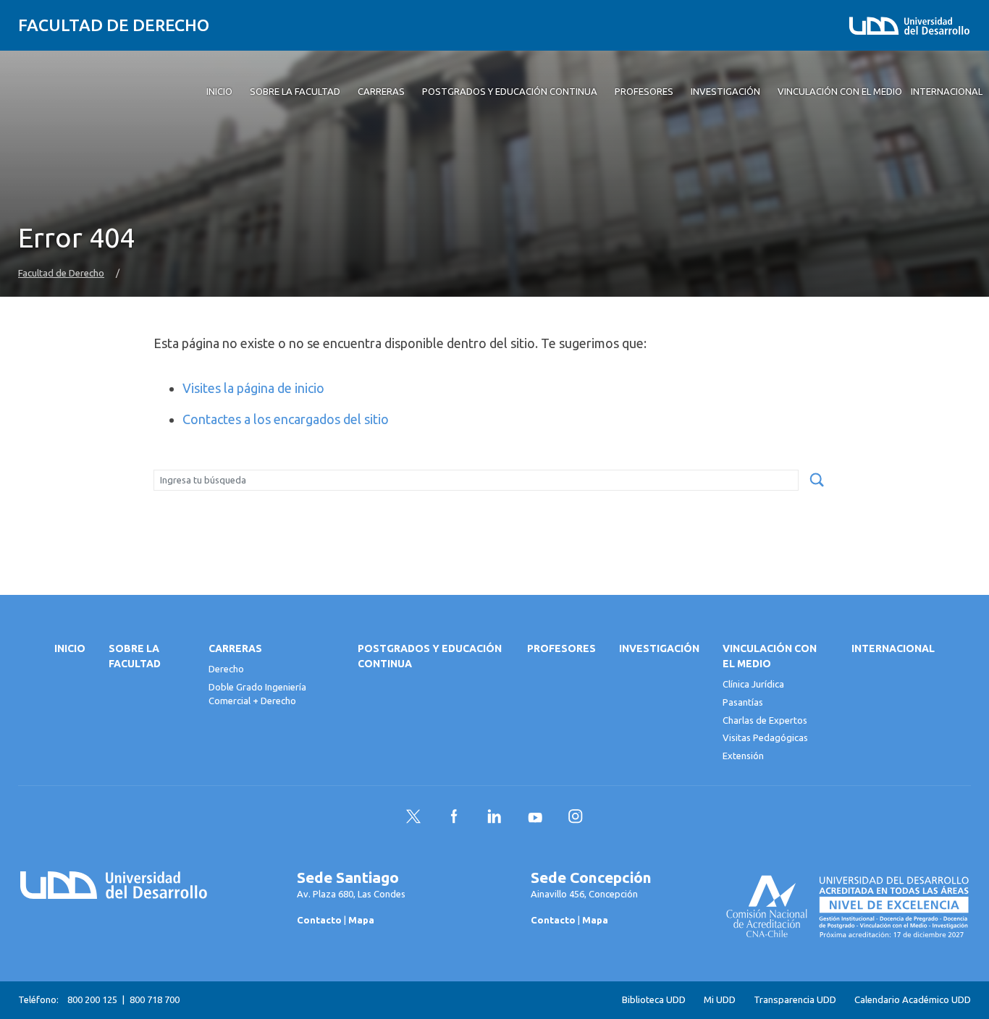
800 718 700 (155, 999)
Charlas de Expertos (765, 720)
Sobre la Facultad (135, 656)
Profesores (561, 648)
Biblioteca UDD (654, 999)
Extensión (743, 755)
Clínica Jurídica (753, 684)
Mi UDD (720, 999)
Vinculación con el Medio (770, 656)
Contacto (319, 920)
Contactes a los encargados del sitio (285, 419)
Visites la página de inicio (253, 388)
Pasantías (743, 702)
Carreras (235, 648)
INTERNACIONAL (893, 648)
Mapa (361, 920)
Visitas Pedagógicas (765, 737)
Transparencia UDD (795, 999)
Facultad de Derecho (113, 25)
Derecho (226, 669)
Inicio (69, 648)
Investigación (659, 648)
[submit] (817, 480)
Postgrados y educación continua (430, 656)
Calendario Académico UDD (912, 999)
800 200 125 (92, 999)
